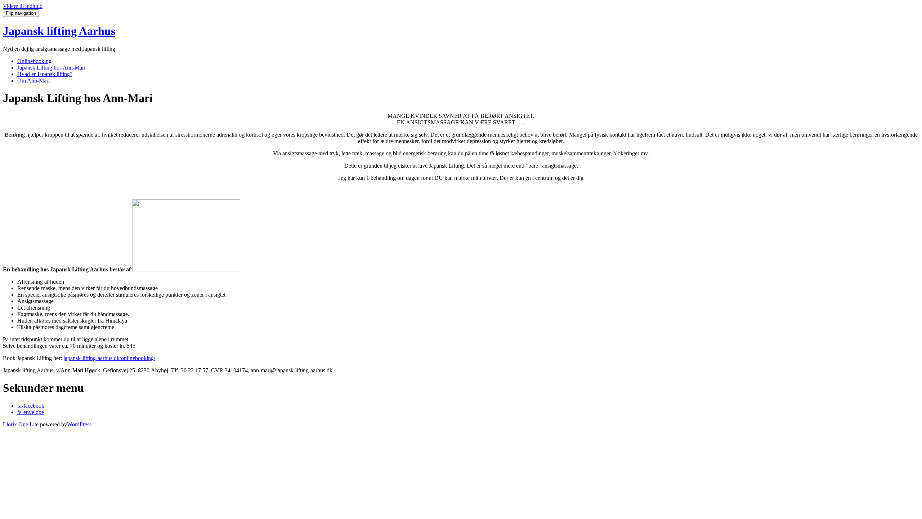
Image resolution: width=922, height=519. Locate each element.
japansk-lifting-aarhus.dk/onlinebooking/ (109, 358)
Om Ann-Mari (33, 80)
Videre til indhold (22, 6)
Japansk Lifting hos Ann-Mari (51, 68)
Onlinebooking (34, 61)
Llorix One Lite (21, 424)
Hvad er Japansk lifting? (44, 74)
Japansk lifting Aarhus (59, 31)
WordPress (79, 424)
